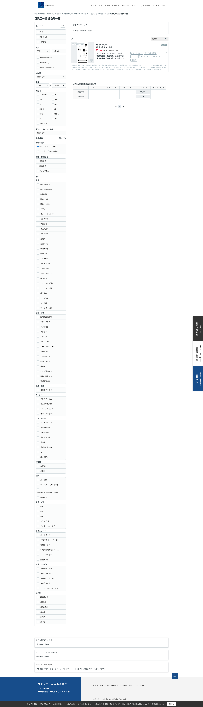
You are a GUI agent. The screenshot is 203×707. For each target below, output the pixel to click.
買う (100, 5)
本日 (54, 146)
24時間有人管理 (46, 568)
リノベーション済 (47, 214)
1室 (143, 96)
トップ (93, 5)
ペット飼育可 (45, 184)
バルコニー (44, 342)
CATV (42, 516)
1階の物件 (44, 607)
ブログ (134, 5)
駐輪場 (42, 366)
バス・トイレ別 (46, 422)
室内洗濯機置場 (46, 317)
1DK (41, 99)
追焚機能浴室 (45, 427)
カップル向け (45, 298)
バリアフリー (45, 234)
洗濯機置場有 (45, 381)
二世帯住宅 (44, 259)
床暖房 (42, 471)
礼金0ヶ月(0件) (99, 669)
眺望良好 (43, 254)
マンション (43, 37)
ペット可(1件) (77, 669)
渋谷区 (83, 31)
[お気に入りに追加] (91, 60)
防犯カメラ (44, 560)
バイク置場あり (46, 371)
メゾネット (44, 332)
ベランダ (43, 337)
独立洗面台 (44, 457)
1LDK (56, 99)
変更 (63, 26)
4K (40, 119)
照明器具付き (45, 361)
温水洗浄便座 (45, 437)
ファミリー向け (46, 308)
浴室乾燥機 (44, 432)
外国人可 (43, 278)
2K (40, 104)
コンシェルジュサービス (49, 588)
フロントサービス (47, 573)
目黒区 (90, 31)
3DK (41, 114)
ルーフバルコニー (47, 346)
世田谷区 (76, 31)
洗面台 (42, 442)
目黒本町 (104, 45)
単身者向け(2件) (42, 669)
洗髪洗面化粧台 (46, 447)
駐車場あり (44, 597)
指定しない (43, 146)
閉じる (171, 704)
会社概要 (125, 5)
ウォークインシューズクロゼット (49, 492)
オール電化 (44, 351)
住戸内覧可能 (45, 583)
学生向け (43, 293)
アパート (42, 32)
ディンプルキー (46, 555)
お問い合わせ (140, 685)
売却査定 (116, 5)
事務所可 (43, 224)
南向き (42, 617)
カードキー (44, 268)
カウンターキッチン (47, 414)
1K (55, 95)
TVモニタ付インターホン (49, 540)
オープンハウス (46, 273)
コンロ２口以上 (46, 399)
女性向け (43, 303)
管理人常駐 (44, 249)
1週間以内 (54, 151)
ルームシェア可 (46, 288)
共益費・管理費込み (46, 67)
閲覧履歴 (146, 5)
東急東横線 (101, 56)
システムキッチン (47, 409)
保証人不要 (44, 219)
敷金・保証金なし (46, 58)
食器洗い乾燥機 (46, 404)
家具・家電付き (46, 376)
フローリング (45, 322)
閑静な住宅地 (45, 204)
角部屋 (42, 622)
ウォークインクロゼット (49, 485)
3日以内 (42, 151)
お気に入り (160, 5)
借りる (107, 5)
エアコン (43, 466)
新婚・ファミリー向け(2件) (60, 669)
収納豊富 (43, 497)
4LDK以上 (43, 124)
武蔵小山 (110, 58)
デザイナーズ (45, 209)
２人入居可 (44, 229)
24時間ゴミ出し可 (47, 578)
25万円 (142, 92)
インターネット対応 (47, 526)
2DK (56, 104)
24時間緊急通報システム (49, 550)
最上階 (42, 612)
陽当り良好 (44, 199)
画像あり (42, 161)
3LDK (56, 114)
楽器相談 (43, 194)
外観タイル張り (46, 390)
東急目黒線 (101, 58)
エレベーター (45, 356)
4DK (56, 119)
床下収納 (43, 480)
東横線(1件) (88, 669)
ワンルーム (43, 95)
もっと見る (157, 69)
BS (41, 511)
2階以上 (43, 602)
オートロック (45, 535)
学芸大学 (110, 56)
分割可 (42, 239)
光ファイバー (45, 521)
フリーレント (45, 263)
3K (55, 109)
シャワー (43, 452)
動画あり (42, 166)
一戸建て (42, 42)
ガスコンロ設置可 (47, 283)
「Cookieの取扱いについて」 (140, 704)
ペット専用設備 (46, 189)
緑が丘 (47, 657)
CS (41, 506)
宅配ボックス (45, 545)
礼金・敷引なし (45, 62)
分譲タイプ (44, 244)
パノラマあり (44, 171)
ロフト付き (44, 327)
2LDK (41, 109)
